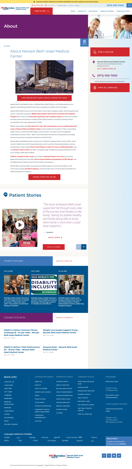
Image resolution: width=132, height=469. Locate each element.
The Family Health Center (85, 409)
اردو (92, 441)
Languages (9, 411)
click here (122, 444)
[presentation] (64, 222)
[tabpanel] (19, 228)
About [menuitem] (73, 11)
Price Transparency (64, 392)
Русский (65, 441)
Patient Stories (11, 424)
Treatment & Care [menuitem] (122, 11)
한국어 (6, 441)
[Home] (15, 9)
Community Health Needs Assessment (42, 410)
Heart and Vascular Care (86, 383)
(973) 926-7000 (107, 75)
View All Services (107, 88)
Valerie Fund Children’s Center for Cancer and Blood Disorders (51, 147)
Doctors (8, 388)
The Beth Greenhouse (32, 169)
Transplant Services (86, 391)
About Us (38, 381)
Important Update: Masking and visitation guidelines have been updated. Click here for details (67, 1)
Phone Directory (63, 402)
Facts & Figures (41, 388)
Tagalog (32, 437)
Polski (35, 441)
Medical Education (8, 403)
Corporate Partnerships (40, 416)
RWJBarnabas (62, 5)
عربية (18, 437)
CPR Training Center (86, 405)
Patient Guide (61, 409)
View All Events (63, 318)
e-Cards (59, 413)
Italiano (94, 437)
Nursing (7, 407)
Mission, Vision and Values (44, 177)
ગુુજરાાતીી (57, 437)
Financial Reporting (43, 406)
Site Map (38, 421)
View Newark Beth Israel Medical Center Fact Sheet (44, 98)
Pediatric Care (84, 401)
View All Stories (53, 247)
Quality (38, 385)
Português (52, 441)
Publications (40, 399)
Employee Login (112, 381)
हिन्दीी (80, 437)
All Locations (51, 5)
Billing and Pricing (64, 388)
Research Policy (62, 465)
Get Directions (39, 5)
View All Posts (63, 261)
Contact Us (9, 382)
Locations (8, 385)
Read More (54, 237)
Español (80, 441)
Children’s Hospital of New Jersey (22, 156)
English (7, 437)
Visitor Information (64, 395)
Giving (70, 5)
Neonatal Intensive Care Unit (54, 156)
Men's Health (83, 398)
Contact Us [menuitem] (82, 11)
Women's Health (84, 394)
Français (44, 437)
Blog (6, 421)
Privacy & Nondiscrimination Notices (22, 465)
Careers (76, 5)
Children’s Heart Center (21, 150)
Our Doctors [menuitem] (93, 11)
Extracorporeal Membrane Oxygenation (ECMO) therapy (53, 159)
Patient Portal (62, 381)
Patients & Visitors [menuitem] (107, 11)
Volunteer (8, 417)
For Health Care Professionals (112, 396)
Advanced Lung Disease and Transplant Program (46, 116)
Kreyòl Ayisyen (72, 437)
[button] (129, 5)
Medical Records (63, 406)
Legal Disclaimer (50, 465)
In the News (39, 402)
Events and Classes (43, 392)
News (37, 395)
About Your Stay (62, 385)
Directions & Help (63, 399)
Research (8, 398)
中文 (20, 441)
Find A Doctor (106, 52)
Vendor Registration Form (114, 410)
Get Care (8, 392)
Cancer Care (83, 387)
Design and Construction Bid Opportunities (114, 419)
